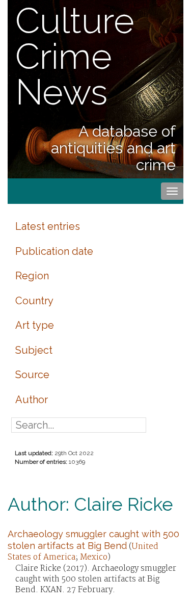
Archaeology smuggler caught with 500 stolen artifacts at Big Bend (93, 539)
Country (34, 301)
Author (31, 399)
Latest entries (47, 226)
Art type (34, 325)
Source (32, 374)
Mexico (93, 557)
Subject (33, 350)
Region (32, 276)
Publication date (54, 251)
